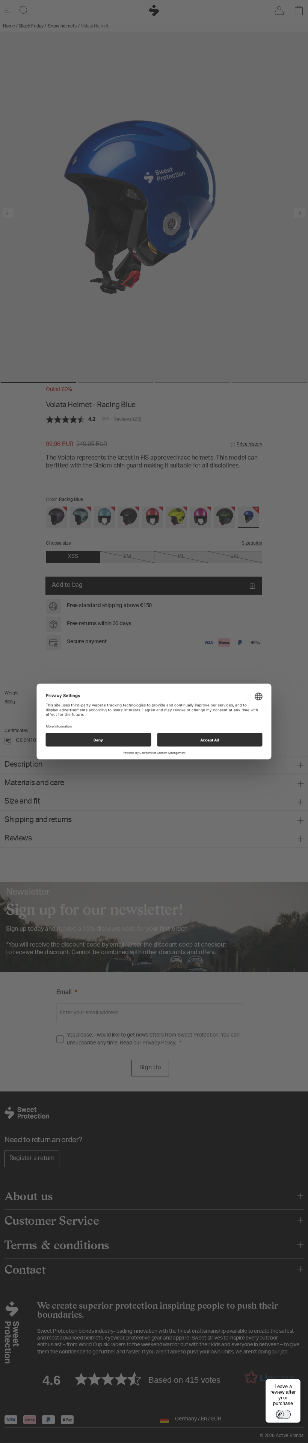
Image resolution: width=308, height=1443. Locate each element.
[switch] (283, 1414)
